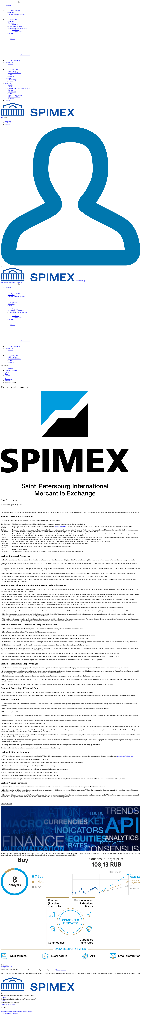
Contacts (11, 76)
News (10, 74)
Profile (10, 85)
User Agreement (61, 970)
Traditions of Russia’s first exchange (19, 88)
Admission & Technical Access (17, 28)
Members (11, 33)
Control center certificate (8, 1004)
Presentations (12, 92)
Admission (15, 30)
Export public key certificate (9, 1013)
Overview (11, 12)
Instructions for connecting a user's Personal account (16, 1011)
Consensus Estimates (14, 73)
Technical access (17, 31)
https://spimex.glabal (60, 526)
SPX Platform (12, 71)
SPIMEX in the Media (15, 95)
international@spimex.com (125, 756)
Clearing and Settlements (16, 26)
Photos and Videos (14, 97)
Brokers (10, 81)
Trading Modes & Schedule (16, 14)
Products (11, 23)
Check (3, 1001)
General (10, 64)
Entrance (3, 997)
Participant (8, 78)
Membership (12, 80)
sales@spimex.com (6, 966)
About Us (8, 83)
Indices (7, 372)
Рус (2, 117)
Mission (10, 86)
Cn (8, 117)
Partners (10, 90)
